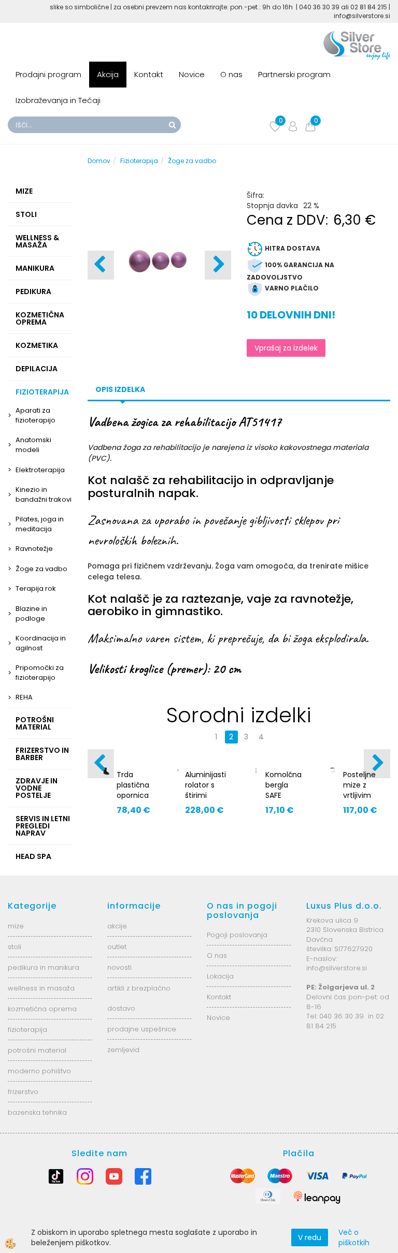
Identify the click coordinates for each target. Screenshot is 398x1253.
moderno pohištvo (39, 1071)
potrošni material (37, 1050)
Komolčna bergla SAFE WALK (283, 790)
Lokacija (220, 976)
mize (16, 926)
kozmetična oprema (42, 1009)
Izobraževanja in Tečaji (58, 100)
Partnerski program (294, 74)
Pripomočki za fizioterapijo (40, 672)
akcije (117, 926)
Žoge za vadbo (41, 569)
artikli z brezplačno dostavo (138, 998)
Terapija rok (36, 588)
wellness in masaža (41, 988)
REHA (24, 697)
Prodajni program (48, 74)
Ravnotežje (34, 548)
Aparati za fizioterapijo (35, 415)
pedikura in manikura (43, 967)
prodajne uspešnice (141, 1029)
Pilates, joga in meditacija (40, 524)
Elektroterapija (40, 470)
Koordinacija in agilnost (41, 643)
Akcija (108, 74)
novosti (119, 967)
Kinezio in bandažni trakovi (44, 494)
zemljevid (123, 1050)
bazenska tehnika (37, 1112)
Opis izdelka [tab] (120, 389)
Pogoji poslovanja (237, 935)
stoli (14, 947)
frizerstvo (23, 1092)
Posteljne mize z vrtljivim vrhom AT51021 (359, 795)
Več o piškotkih (353, 1237)
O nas (231, 74)
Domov (99, 160)
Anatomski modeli (33, 445)
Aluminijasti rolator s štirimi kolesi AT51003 (205, 795)
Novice (192, 74)
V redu (309, 1237)
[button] (218, 265)
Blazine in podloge (31, 613)
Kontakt (148, 74)
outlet (116, 947)
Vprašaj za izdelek (286, 348)
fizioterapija (27, 1030)
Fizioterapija (139, 160)
